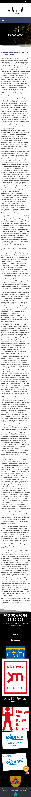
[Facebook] (29, 1)
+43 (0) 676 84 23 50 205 (15, 617)
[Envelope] (25, 1)
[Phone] (21, 1)
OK (16, 794)
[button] (3, 20)
